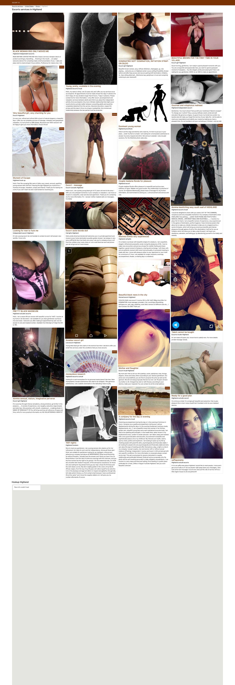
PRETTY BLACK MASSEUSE (25, 311)
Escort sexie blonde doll (77, 230)
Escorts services (17, 6)
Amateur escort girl (75, 340)
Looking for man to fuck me (25, 230)
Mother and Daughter (128, 368)
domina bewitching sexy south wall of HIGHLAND (194, 207)
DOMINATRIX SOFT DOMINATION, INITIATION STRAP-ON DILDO (144, 62)
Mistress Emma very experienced (134, 236)
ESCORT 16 (16, 2)
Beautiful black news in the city (133, 295)
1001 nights (71, 443)
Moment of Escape (21, 178)
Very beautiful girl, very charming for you (31, 113)
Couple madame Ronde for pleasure (135, 181)
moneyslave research (75, 374)
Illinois (38, 6)
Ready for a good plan (182, 396)
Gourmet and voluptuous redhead (187, 105)
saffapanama (178, 460)
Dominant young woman (130, 126)
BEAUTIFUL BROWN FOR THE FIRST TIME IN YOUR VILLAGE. (195, 59)
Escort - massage (74, 185)
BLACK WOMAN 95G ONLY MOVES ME (31, 51)
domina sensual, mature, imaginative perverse (34, 398)
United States (29, 6)
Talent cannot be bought (183, 332)
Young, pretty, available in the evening (83, 86)
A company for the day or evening (134, 416)
